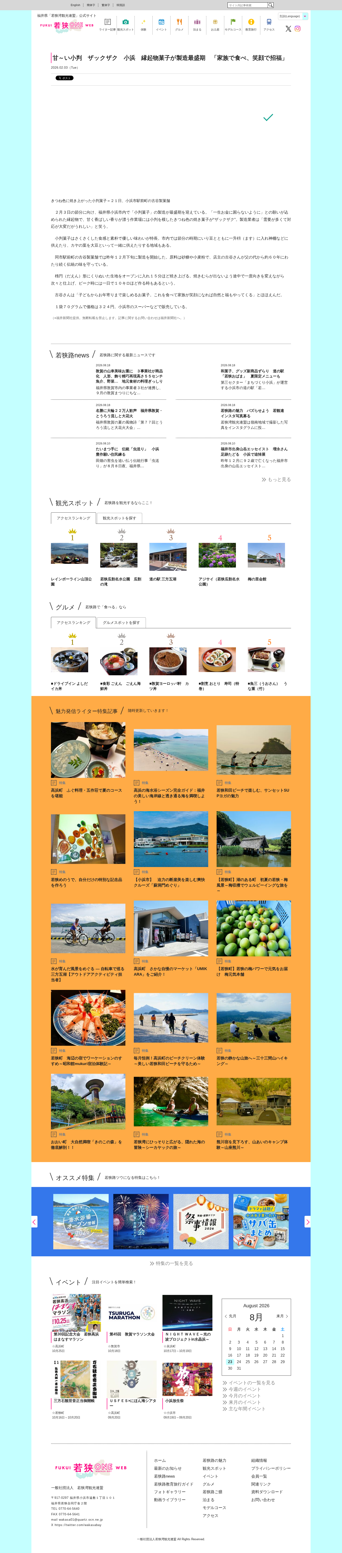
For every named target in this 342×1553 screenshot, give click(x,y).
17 (239, 1355)
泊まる (197, 29)
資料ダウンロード (267, 1492)
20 (265, 1355)
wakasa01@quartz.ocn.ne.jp (81, 1519)
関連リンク (261, 1484)
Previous (34, 1221)
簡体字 (91, 5)
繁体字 (106, 5)
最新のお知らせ (168, 1468)
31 (239, 1368)
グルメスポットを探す (121, 623)
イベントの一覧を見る (252, 1382)
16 (230, 1355)
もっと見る (279, 479)
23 (230, 1362)
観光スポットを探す (119, 518)
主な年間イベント (247, 1408)
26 (256, 1362)
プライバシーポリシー (271, 1468)
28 (274, 1362)
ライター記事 (107, 29)
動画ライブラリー (170, 1500)
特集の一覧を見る (174, 1263)
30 (230, 1368)
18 (248, 1355)
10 (239, 1349)
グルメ (179, 29)
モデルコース (233, 29)
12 (256, 1349)
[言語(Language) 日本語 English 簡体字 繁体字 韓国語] (293, 16)
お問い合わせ (263, 1500)
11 (248, 1349)
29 (283, 1362)
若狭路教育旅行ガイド (174, 1484)
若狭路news (164, 1476)
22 (283, 1355)
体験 (143, 29)
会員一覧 (259, 1476)
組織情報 (259, 1460)
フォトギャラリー (170, 1492)
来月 (280, 1316)
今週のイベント (245, 1389)
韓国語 (121, 5)
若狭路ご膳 (212, 1492)
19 (256, 1355)
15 (283, 1349)
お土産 (215, 29)
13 (265, 1349)
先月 (232, 1316)
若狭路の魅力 (214, 1460)
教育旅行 (251, 29)
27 (265, 1362)
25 (248, 1362)
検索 (270, 5)
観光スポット (125, 29)
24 (239, 1362)
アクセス (269, 29)
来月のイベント (245, 1402)
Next (308, 1221)
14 (274, 1349)
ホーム (160, 1460)
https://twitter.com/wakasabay (78, 1525)
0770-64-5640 (69, 1508)
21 (274, 1355)
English (75, 5)
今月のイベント (245, 1395)
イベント (161, 29)
